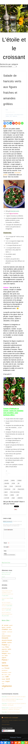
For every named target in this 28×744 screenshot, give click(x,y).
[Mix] (19, 123)
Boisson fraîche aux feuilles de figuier (16, 696)
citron (10, 629)
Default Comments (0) (7, 521)
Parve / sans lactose (15, 492)
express (9, 642)
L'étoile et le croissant (14, 48)
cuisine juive (9, 631)
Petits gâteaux (5, 672)
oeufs (6, 655)
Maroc (9, 653)
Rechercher (6, 562)
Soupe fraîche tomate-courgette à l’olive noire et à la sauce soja (7, 592)
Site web (5, 552)
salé (18, 495)
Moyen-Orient (21, 489)
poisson (5, 674)
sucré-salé (6, 497)
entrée (13, 483)
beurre (3, 627)
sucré (8, 679)
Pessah (6, 495)
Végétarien (15, 116)
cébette (13, 480)
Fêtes (7, 647)
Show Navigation (22, 13)
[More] (4, 126)
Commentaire (6, 530)
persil (3, 668)
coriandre (4, 631)
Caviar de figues (6, 598)
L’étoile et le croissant (10, 717)
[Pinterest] (13, 123)
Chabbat (19, 480)
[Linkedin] (10, 123)
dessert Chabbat (6, 636)
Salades (7, 116)
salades (12, 495)
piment (9, 672)
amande (6, 480)
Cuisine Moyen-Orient (18, 114)
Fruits (3, 647)
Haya (7, 109)
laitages (4, 653)
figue (5, 486)
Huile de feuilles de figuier (13, 712)
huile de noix (7, 489)
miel (14, 489)
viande (3, 683)
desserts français (7, 640)
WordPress (5, 739)
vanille (3, 681)
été (18, 483)
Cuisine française (9, 114)
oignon (6, 492)
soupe (3, 679)
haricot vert (18, 486)
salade (9, 674)
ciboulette (6, 483)
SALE (11, 116)
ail (2, 625)
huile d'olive (5, 651)
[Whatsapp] (22, 123)
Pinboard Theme (15, 737)
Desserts (5, 638)
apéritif (10, 625)
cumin (3, 633)
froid (9, 645)
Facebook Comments (17, 521)
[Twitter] (7, 123)
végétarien (20, 497)
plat (3, 674)
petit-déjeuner (4, 670)
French (6, 730)
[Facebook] (4, 123)
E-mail (6, 547)
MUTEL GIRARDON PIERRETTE (9, 699)
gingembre (4, 649)
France (11, 486)
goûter (9, 649)
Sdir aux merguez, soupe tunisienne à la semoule (7, 604)
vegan (13, 497)
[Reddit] (16, 123)
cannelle (8, 627)
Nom (6, 543)
